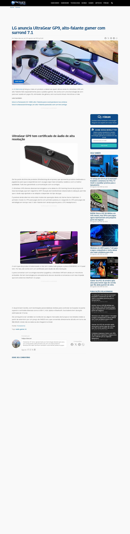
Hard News (55, 3)
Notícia (95, 174)
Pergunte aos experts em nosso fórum (104, 123)
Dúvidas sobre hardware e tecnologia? (104, 120)
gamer (22, 329)
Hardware (65, 3)
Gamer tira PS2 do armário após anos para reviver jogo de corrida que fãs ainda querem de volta (103, 283)
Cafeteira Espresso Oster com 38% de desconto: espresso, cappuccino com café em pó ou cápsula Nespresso (104, 335)
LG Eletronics (18, 89)
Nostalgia (96, 276)
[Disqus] (49, 384)
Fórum (106, 3)
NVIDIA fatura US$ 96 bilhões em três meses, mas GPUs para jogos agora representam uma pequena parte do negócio (103, 216)
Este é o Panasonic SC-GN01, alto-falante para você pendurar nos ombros (39, 102)
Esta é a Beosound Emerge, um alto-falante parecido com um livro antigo (39, 105)
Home (12, 7)
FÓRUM (107, 117)
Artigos (98, 3)
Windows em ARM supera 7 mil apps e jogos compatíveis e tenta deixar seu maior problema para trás (104, 250)
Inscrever (104, 145)
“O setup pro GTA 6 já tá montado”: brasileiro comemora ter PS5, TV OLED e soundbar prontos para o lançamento (103, 182)
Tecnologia (75, 3)
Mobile (84, 3)
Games (91, 3)
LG (25, 329)
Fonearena (21, 326)
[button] (105, 38)
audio (17, 329)
